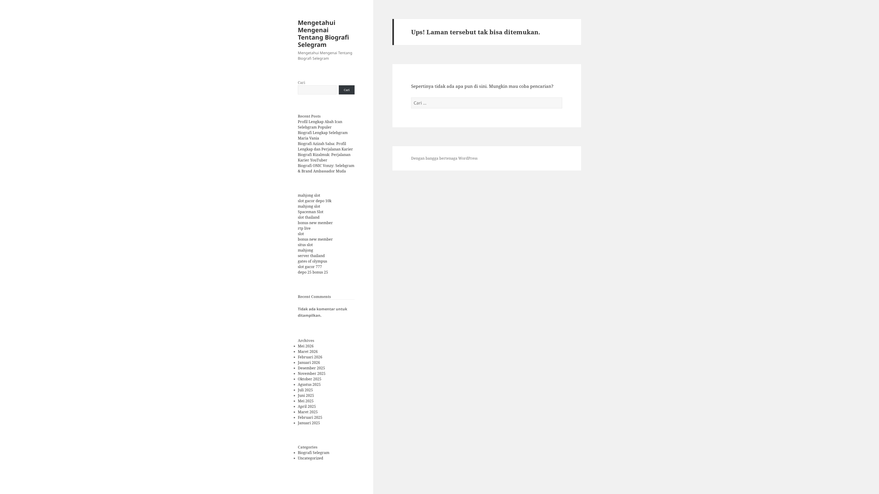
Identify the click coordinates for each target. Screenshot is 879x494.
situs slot (305, 244)
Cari (301, 82)
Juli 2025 (305, 389)
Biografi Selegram (313, 452)
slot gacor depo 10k (314, 200)
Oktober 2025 (309, 378)
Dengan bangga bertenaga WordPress (444, 158)
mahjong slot (309, 195)
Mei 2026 (306, 346)
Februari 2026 (310, 357)
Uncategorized (310, 458)
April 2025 (307, 406)
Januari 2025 (309, 422)
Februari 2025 (310, 417)
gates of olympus (312, 261)
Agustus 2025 (309, 384)
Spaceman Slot (310, 211)
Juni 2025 (306, 395)
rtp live (304, 228)
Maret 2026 (308, 351)
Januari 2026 (309, 362)
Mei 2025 (306, 400)
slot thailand (309, 217)
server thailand (311, 255)
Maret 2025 (308, 411)
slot (301, 233)
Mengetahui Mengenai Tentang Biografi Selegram (323, 33)
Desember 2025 (311, 367)
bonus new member (315, 222)
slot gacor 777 (310, 266)
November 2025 (312, 373)
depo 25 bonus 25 (313, 272)
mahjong (305, 250)
